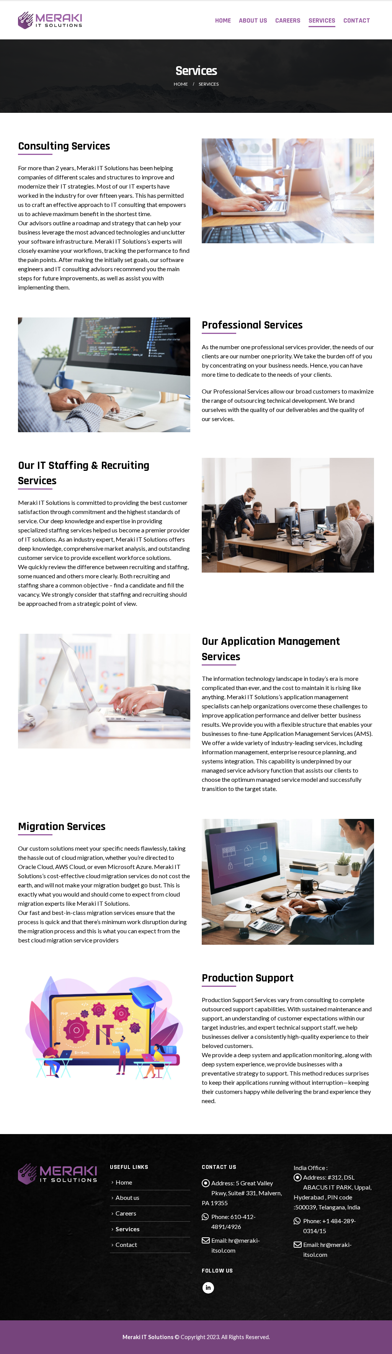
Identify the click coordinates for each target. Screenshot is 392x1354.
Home (223, 20)
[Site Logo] (50, 20)
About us (253, 20)
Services (322, 20)
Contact (356, 20)
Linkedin (208, 1288)
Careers (288, 20)
